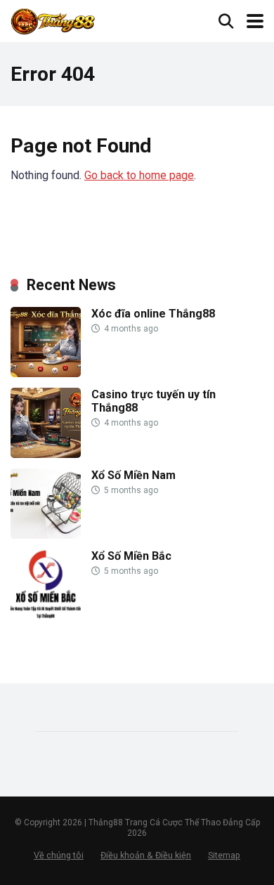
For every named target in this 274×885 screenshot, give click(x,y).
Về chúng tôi (59, 855)
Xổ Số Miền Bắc (131, 556)
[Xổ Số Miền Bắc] (46, 615)
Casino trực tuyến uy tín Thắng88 (153, 401)
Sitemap (224, 855)
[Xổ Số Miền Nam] (46, 535)
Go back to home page (139, 175)
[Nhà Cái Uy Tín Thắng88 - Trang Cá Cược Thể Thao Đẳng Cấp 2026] (53, 19)
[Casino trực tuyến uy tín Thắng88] (46, 454)
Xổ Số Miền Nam (133, 475)
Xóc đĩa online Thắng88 (153, 313)
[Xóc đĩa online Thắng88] (46, 373)
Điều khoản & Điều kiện (145, 855)
